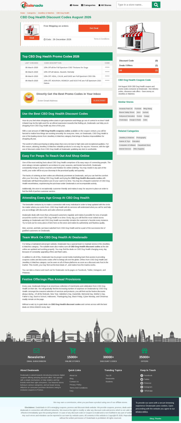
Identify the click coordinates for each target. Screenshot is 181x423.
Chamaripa (123, 120)
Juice (138, 112)
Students (109, 382)
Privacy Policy (76, 385)
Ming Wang (147, 109)
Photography (141, 138)
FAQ (71, 391)
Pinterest (147, 383)
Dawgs (146, 116)
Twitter (146, 379)
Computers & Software (127, 145)
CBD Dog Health (62, 13)
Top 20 (108, 375)
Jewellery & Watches (46, 13)
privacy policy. (142, 412)
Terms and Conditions (79, 388)
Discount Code (138, 61)
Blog (71, 378)
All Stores (106, 5)
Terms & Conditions (101, 39)
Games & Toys (124, 141)
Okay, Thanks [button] (155, 419)
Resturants (110, 378)
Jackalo (145, 112)
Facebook (148, 375)
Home (75, 5)
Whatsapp (148, 391)
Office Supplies (138, 149)
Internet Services (125, 149)
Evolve (139, 116)
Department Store (144, 145)
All (138, 70)
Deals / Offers (138, 65)
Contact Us (74, 382)
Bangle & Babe (135, 120)
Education (136, 141)
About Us (73, 375)
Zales (145, 120)
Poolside (138, 109)
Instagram (148, 387)
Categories (89, 5)
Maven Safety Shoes (126, 112)
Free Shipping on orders (56, 26)
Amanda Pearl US (125, 109)
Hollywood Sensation (127, 116)
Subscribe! (99, 101)
